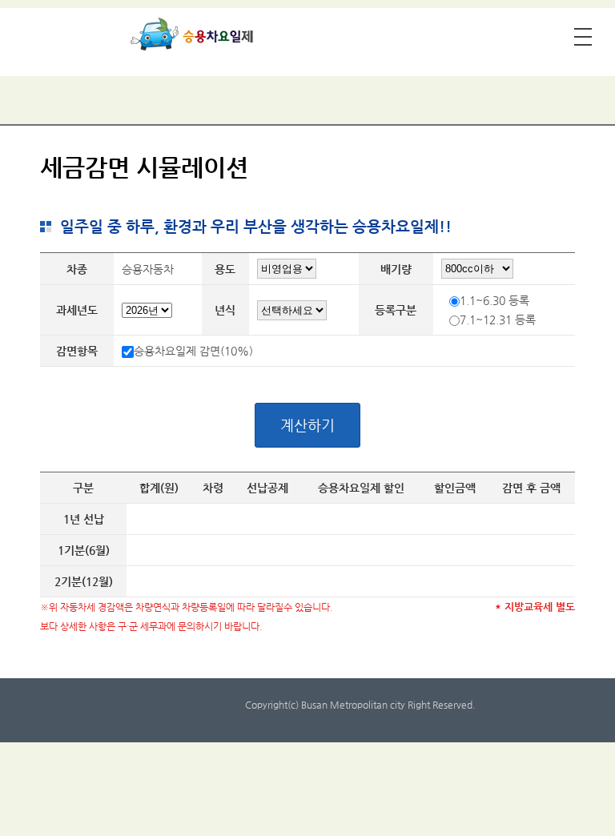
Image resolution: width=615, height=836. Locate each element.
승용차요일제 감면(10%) (193, 350)
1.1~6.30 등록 (494, 300)
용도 (225, 269)
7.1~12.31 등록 (498, 319)
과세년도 (77, 309)
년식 (225, 309)
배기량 (396, 269)
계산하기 (307, 424)
